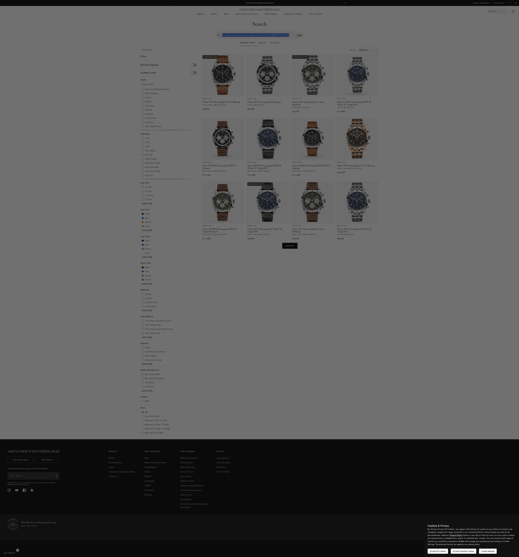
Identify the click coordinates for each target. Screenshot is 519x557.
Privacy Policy (456, 535)
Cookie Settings (487, 551)
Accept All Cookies (438, 551)
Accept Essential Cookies (463, 551)
